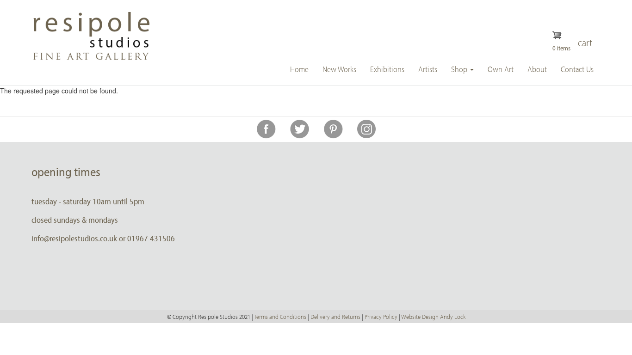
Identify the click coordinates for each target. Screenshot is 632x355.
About (537, 69)
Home (299, 69)
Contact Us (577, 69)
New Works (339, 69)
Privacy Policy (381, 316)
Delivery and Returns (335, 316)
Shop (460, 69)
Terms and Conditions (280, 316)
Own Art (501, 69)
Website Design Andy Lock (433, 316)
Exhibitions (387, 69)
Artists (427, 69)
